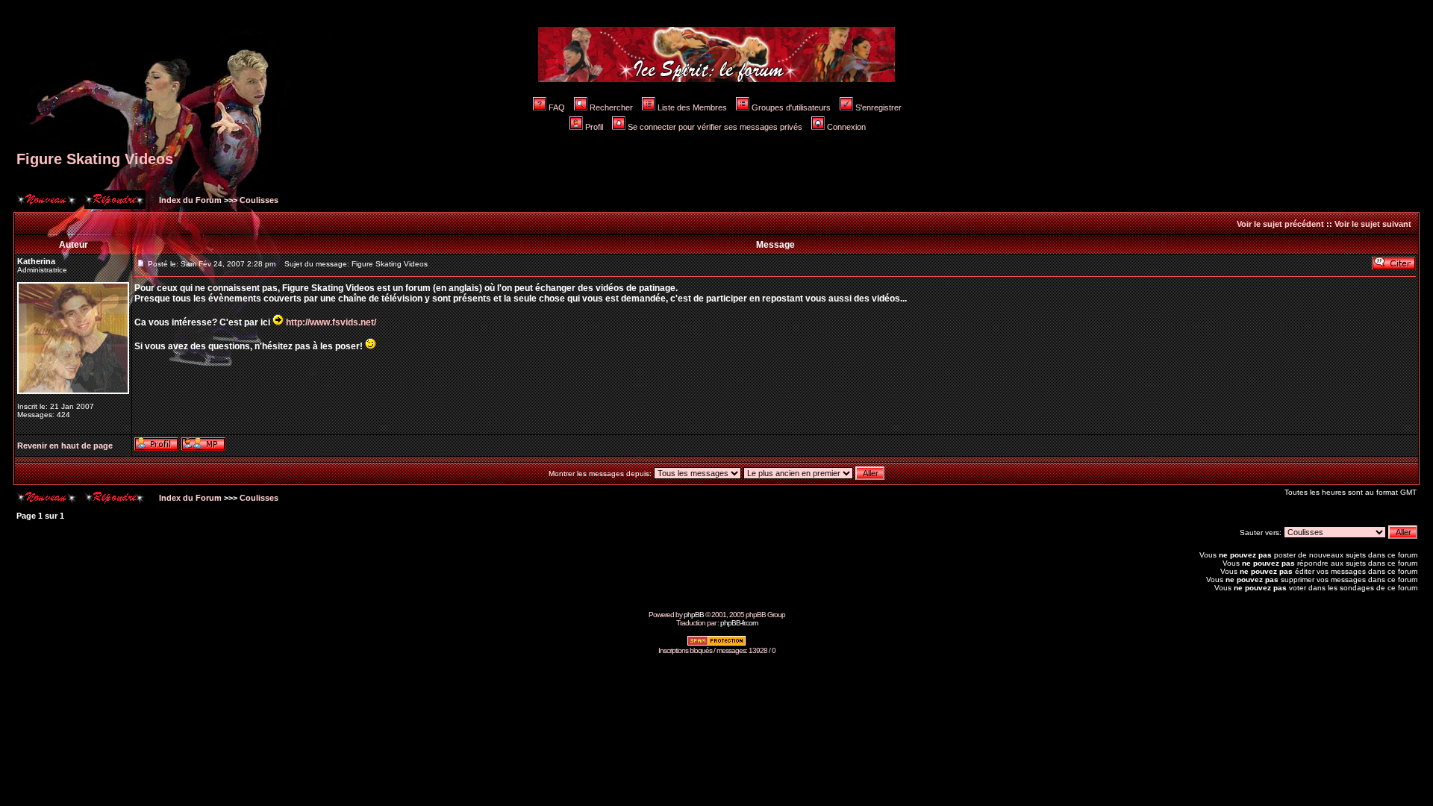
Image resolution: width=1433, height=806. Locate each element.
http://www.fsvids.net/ (331, 322)
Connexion (846, 126)
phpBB (694, 614)
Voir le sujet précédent (1280, 223)
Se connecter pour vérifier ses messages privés (715, 126)
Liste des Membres (692, 107)
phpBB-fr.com (739, 623)
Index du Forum (189, 200)
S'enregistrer (878, 107)
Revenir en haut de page (65, 445)
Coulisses (259, 200)
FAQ (557, 107)
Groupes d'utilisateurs (791, 107)
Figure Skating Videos (94, 159)
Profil (594, 126)
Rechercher (611, 107)
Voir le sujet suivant (1372, 223)
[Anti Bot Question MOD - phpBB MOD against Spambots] (716, 644)
